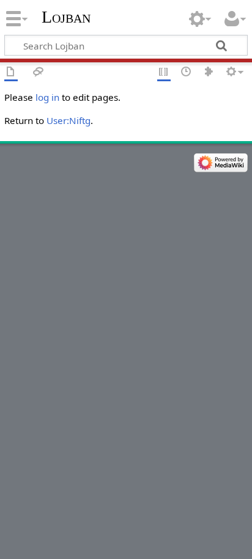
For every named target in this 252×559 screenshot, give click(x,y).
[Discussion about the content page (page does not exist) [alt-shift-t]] (38, 72)
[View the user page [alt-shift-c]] (11, 72)
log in (47, 97)
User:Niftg (68, 120)
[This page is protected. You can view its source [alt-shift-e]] (164, 72)
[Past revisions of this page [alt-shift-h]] (186, 72)
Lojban (66, 16)
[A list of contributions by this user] (209, 72)
